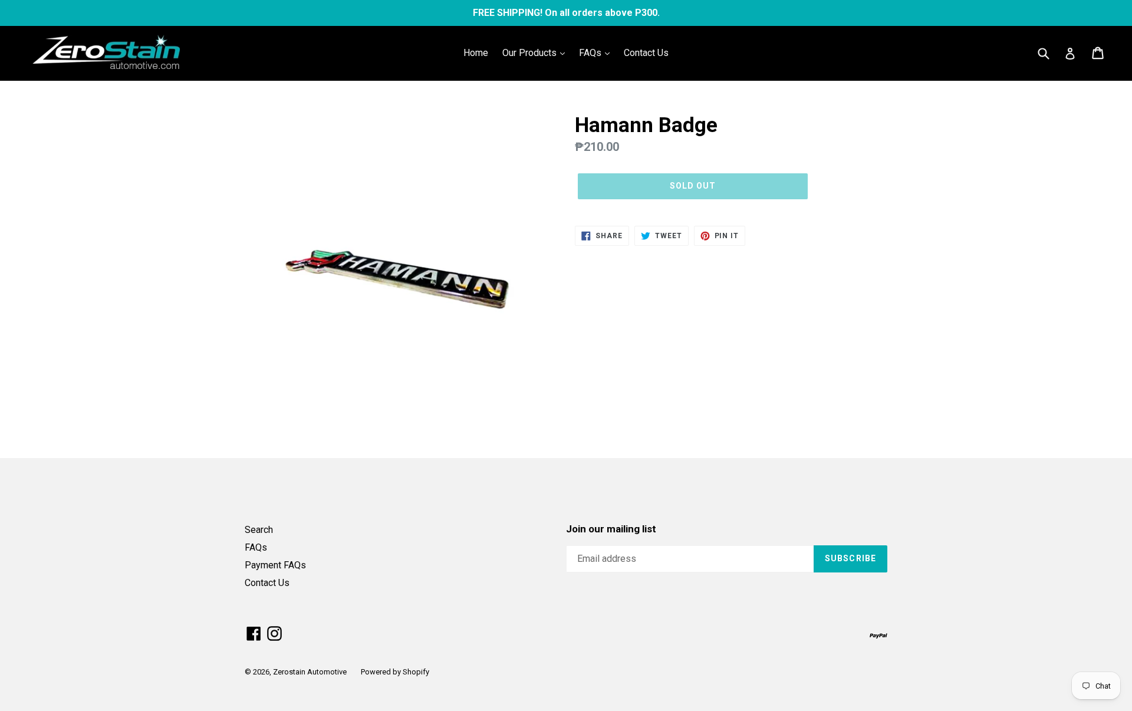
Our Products (530, 52)
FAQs (591, 52)
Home (475, 52)
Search (259, 529)
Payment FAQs (275, 565)
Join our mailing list (611, 529)
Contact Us (646, 52)
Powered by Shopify (395, 671)
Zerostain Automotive (310, 671)
